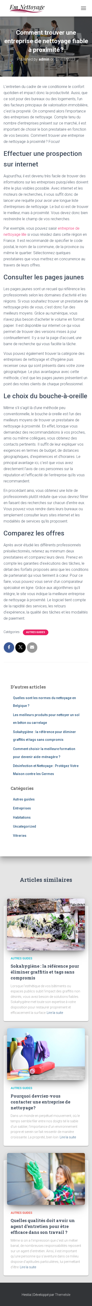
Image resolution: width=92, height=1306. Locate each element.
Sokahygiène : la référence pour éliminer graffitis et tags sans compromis (45, 972)
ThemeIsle (62, 1295)
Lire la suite (55, 1013)
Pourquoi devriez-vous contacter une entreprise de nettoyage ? (40, 1102)
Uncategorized (24, 826)
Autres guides (35, 632)
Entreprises (22, 808)
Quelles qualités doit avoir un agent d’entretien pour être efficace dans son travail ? (43, 1226)
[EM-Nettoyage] (29, 8)
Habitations (22, 817)
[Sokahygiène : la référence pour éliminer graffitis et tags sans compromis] (46, 924)
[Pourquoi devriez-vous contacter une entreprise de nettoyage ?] (46, 1054)
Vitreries (19, 835)
